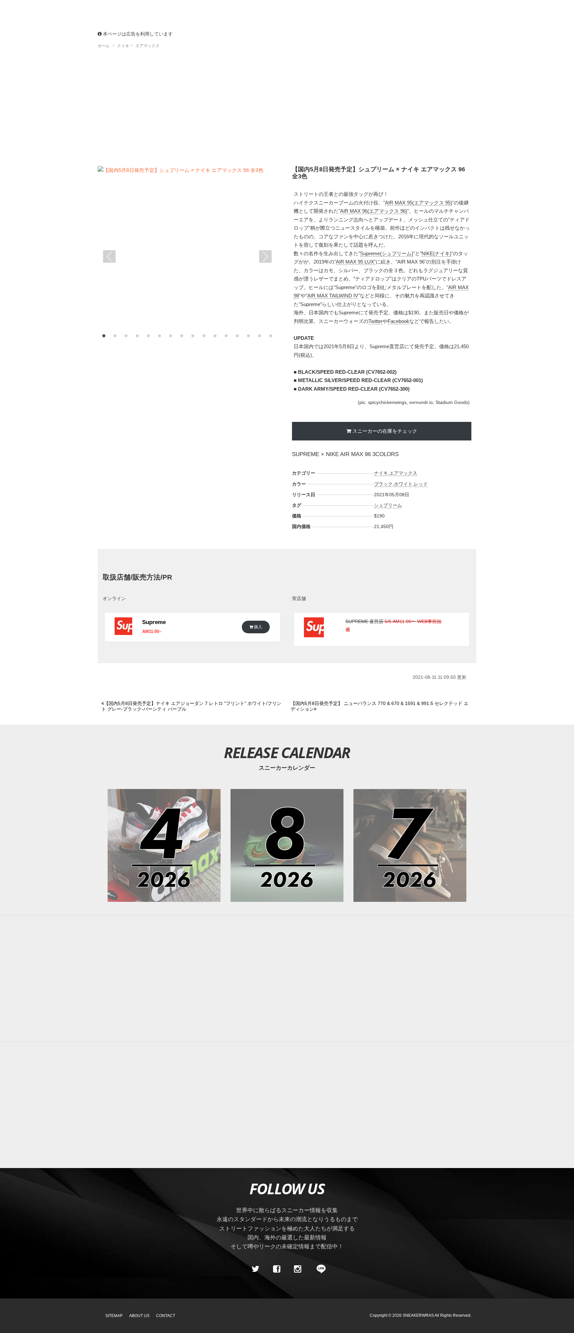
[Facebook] (276, 1269)
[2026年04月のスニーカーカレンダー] (164, 845)
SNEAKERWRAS (418, 1315)
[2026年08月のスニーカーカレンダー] (287, 845)
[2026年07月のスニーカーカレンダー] (409, 845)
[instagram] (297, 1269)
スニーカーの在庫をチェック (384, 431)
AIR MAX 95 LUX (355, 262)
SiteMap (114, 1315)
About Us (139, 1315)
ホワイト (403, 484)
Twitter (375, 321)
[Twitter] (255, 1269)
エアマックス (403, 473)
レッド (421, 484)
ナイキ (381, 473)
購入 (257, 626)
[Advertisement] (287, 109)
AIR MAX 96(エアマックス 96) (373, 211)
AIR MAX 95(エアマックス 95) (418, 202)
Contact (165, 1315)
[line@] (319, 1269)
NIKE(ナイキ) (436, 253)
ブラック (383, 484)
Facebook (398, 321)
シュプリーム (388, 505)
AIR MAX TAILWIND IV (332, 295)
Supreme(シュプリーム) (386, 253)
